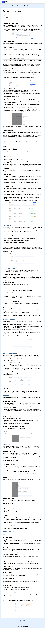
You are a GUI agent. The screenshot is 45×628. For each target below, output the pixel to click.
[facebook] (5, 17)
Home (2, 5)
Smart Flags (7, 444)
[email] (8, 17)
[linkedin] (7, 17)
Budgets (6, 395)
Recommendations (10, 353)
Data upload (7, 225)
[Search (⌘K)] (44, 2)
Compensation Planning (11, 5)
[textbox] (22, 319)
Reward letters (8, 531)
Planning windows (10, 319)
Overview (19, 5)
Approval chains (9, 268)
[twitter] (3, 17)
